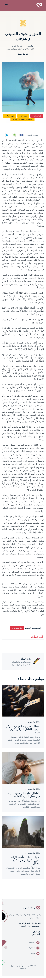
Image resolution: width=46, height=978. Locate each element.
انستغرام (31, 948)
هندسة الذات (17, 46)
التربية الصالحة (9, 116)
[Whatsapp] (14, 135)
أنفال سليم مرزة (17, 628)
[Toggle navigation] (5, 5)
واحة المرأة (25, 966)
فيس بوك (31, 942)
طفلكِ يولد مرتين (33, 722)
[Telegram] (7, 135)
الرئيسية (30, 46)
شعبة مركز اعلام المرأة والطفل (22, 119)
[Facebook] (21, 135)
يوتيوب (32, 953)
